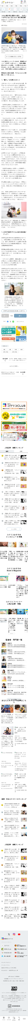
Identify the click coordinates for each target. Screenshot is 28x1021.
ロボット (5, 346)
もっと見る (14, 529)
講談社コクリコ (3, 621)
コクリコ (11, 633)
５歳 (15, 349)
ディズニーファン (5, 965)
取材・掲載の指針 (20, 981)
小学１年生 (5, 352)
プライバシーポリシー (18, 978)
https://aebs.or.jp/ (14, 1001)
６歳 (21, 349)
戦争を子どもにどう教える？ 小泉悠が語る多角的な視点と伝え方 (10, 372)
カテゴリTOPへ (14, 366)
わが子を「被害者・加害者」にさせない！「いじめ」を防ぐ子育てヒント (18, 359)
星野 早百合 (4, 25)
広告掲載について (8, 978)
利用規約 (17, 976)
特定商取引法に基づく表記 (9, 981)
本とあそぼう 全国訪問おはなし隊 (9, 970)
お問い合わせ (11, 976)
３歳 (4, 349)
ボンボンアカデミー (6, 962)
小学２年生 (14, 352)
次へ (20, 316)
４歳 (10, 349)
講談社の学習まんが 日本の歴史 (8, 967)
